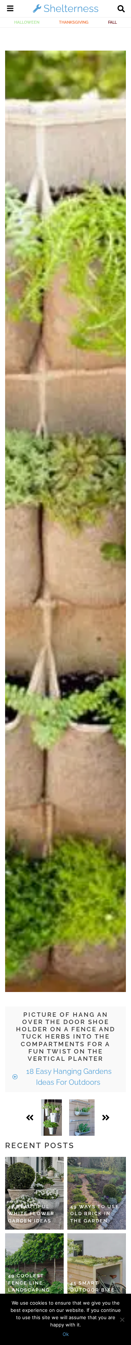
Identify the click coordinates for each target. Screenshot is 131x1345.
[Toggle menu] (10, 9)
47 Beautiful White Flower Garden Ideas (31, 1213)
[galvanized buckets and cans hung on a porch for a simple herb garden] (51, 1117)
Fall (112, 22)
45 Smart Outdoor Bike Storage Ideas (93, 1290)
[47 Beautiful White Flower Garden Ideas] (34, 1193)
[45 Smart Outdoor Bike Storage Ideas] (96, 1269)
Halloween (26, 22)
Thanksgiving (73, 22)
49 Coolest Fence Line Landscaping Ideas (29, 1286)
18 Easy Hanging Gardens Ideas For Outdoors (68, 1077)
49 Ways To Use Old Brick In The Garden (94, 1213)
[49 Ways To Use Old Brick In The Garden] (96, 1193)
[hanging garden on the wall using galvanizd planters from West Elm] (82, 1117)
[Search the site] (121, 9)
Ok (66, 1334)
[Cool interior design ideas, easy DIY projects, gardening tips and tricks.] (65, 12)
